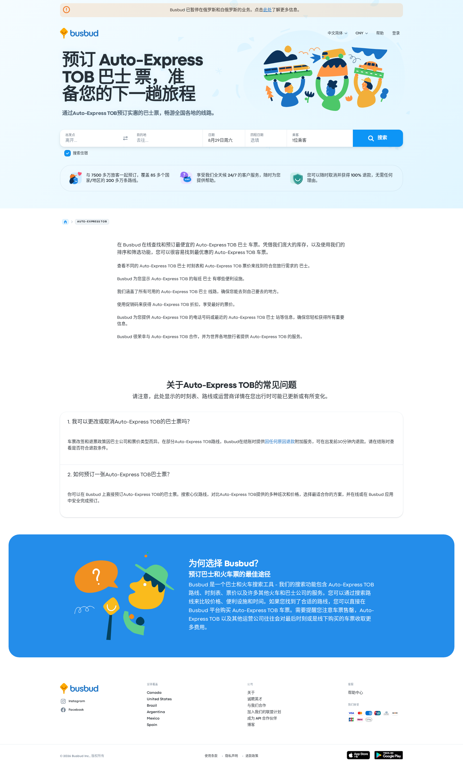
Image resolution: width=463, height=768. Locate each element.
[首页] (65, 221)
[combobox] (89, 138)
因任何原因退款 (280, 442)
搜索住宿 (80, 153)
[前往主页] (79, 33)
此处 (267, 10)
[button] (125, 138)
